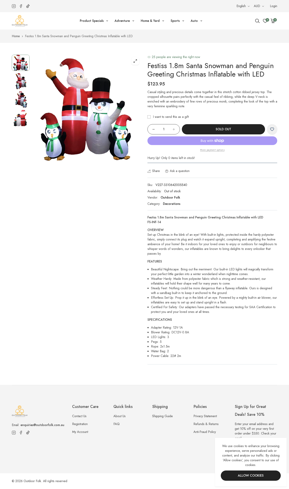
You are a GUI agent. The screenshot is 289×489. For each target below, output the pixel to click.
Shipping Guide (162, 416)
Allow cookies (251, 475)
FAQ (116, 424)
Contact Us (79, 416)
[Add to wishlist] (272, 129)
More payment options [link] (212, 150)
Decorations (171, 204)
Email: (38, 425)
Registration (80, 424)
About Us (119, 416)
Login (273, 6)
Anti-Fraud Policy (204, 432)
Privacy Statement (205, 416)
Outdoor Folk (170, 197)
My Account (80, 432)
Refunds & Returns (206, 424)
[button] (273, 20)
